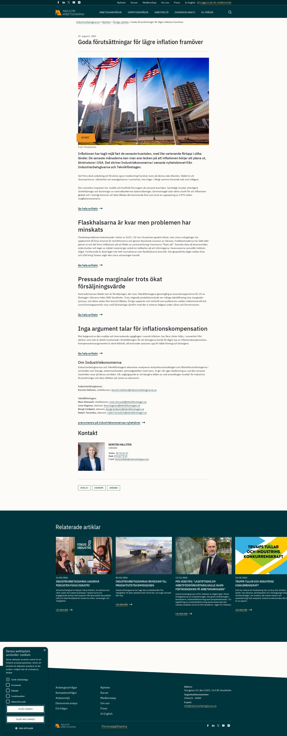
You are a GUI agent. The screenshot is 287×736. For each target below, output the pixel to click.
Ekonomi (98, 487)
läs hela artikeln (88, 208)
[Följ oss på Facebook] (58, 2)
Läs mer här (62, 610)
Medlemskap (149, 2)
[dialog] (25, 690)
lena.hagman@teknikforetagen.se (122, 405)
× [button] (44, 650)
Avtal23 (84, 487)
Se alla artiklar (213, 529)
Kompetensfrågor (138, 12)
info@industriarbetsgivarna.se (200, 705)
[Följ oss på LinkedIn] (63, 2)
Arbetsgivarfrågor (110, 12)
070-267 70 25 (120, 456)
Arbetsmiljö (161, 12)
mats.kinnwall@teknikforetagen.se (128, 401)
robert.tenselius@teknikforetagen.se (127, 412)
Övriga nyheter (121, 21)
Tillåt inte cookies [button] (25, 719)
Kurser (134, 2)
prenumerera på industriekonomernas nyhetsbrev (109, 423)
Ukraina (113, 487)
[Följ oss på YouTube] (73, 2)
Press (177, 2)
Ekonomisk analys (185, 12)
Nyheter (121, 2)
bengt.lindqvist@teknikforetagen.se (125, 409)
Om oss (165, 2)
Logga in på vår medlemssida (215, 2)
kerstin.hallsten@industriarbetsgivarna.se (134, 389)
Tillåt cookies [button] (25, 709)
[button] (25, 728)
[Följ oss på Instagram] (79, 2)
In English (190, 2)
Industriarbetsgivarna (88, 21)
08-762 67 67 (122, 453)
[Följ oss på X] (69, 2)
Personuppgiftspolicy (114, 726)
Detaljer (9, 672)
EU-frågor (207, 12)
